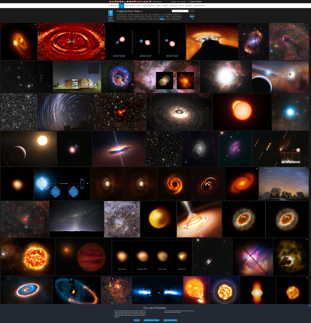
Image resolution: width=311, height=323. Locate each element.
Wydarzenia (165, 5)
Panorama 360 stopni (133, 14)
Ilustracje (149, 16)
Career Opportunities (199, 5)
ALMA (142, 14)
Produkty (181, 5)
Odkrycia (158, 5)
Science (193, 1)
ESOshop (139, 5)
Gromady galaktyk (139, 16)
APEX (146, 14)
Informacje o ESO (113, 5)
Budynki (119, 19)
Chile (150, 14)
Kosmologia (156, 14)
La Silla (155, 16)
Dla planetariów (121, 16)
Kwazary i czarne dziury (129, 19)
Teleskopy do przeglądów (173, 19)
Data (193, 18)
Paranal (167, 16)
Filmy (126, 5)
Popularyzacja (173, 5)
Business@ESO (188, 5)
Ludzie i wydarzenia (176, 16)
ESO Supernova (168, 14)
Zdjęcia (121, 5)
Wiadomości (132, 5)
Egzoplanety (176, 14)
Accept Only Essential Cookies (151, 320)
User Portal (198, 1)
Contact (178, 1)
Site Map (183, 1)
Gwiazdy (162, 19)
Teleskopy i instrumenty (148, 5)
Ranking (192, 16)
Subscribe (173, 1)
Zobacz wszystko (122, 14)
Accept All (136, 320)
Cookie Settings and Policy (170, 320)
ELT (161, 14)
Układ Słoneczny (142, 19)
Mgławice (161, 16)
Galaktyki (130, 16)
